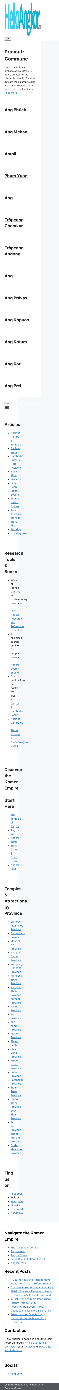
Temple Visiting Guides (15, 502)
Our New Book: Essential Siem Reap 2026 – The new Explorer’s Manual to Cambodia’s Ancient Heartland (32, 1291)
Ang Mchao (16, 131)
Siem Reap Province (16, 1091)
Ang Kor (13, 363)
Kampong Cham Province (16, 956)
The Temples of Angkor (25, 1247)
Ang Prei (13, 385)
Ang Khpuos (17, 319)
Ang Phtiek (15, 109)
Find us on (17, 1373)
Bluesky (15, 1205)
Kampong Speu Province (16, 979)
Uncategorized (19, 533)
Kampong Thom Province (16, 991)
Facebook (17, 1193)
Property (16, 479)
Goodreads (17, 1209)
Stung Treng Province (16, 1103)
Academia (17, 1212)
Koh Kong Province (16, 1025)
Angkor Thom (19, 1255)
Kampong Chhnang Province (16, 968)
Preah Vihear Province (16, 1064)
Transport (16, 517)
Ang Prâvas (16, 297)
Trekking (16, 529)
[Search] (7, 407)
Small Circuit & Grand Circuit (28, 1259)
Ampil (10, 153)
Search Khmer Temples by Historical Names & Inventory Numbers (28, 1318)
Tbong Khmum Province (16, 1137)
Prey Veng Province (16, 1052)
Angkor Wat (18, 1251)
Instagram (17, 1201)
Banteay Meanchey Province (17, 925)
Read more (11, 92)
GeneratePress (13, 1388)
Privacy (28, 1346)
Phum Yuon (16, 175)
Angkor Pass (18, 1262)
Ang (9, 197)
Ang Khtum (16, 341)
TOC (41, 1346)
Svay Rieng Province (16, 1114)
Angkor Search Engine (15, 668)
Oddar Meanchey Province (17, 1149)
